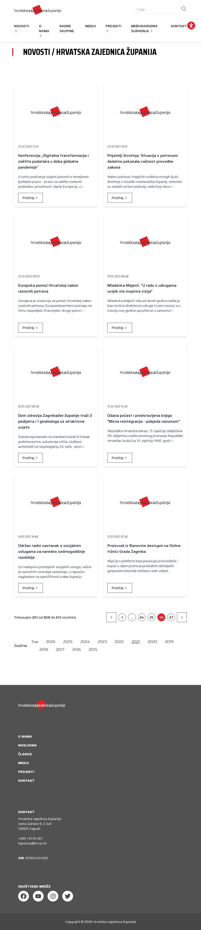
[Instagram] (53, 896)
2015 (93, 649)
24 (141, 617)
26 (161, 617)
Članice (25, 754)
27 (171, 617)
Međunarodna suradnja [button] (144, 28)
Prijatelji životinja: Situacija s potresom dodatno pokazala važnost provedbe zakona (142, 161)
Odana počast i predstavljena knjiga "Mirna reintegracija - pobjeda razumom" (143, 418)
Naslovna (27, 745)
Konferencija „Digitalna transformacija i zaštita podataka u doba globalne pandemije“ (53, 161)
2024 (85, 642)
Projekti (26, 771)
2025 (68, 642)
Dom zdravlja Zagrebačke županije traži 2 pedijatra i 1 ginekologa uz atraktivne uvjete (55, 421)
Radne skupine (67, 28)
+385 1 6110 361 (30, 838)
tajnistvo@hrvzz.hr (32, 843)
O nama (25, 736)
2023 (102, 642)
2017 (60, 649)
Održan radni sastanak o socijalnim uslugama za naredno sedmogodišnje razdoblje (51, 551)
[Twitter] (67, 896)
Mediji (90, 26)
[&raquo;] (182, 617)
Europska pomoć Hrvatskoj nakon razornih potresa (48, 288)
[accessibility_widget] (191, 25)
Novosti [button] (21, 26)
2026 (50, 642)
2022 (119, 642)
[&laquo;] (111, 617)
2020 (152, 642)
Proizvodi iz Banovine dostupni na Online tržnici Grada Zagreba (144, 549)
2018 (43, 649)
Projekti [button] (113, 26)
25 (151, 617)
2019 (169, 642)
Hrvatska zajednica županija (114, 921)
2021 (136, 642)
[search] (184, 9)
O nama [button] (44, 28)
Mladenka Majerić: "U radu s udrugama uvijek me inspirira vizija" (141, 288)
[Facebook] (23, 896)
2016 (76, 649)
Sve (35, 642)
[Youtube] (38, 896)
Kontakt (179, 26)
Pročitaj (28, 197)
